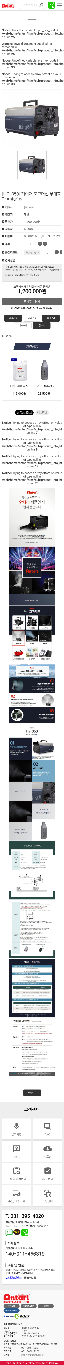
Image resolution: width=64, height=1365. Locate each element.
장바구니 (51, 318)
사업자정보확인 (28, 1306)
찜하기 (41, 325)
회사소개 (11, 1306)
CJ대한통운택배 (14, 1277)
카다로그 (32, 318)
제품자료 (13, 318)
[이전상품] (20, 199)
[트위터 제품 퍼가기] (6, 336)
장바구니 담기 (32, 301)
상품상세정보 (24, 412)
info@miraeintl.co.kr (32, 1355)
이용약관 (45, 1306)
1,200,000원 (32, 221)
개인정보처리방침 (11, 1310)
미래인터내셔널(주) (30, 1363)
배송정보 (42, 412)
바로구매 (23, 325)
